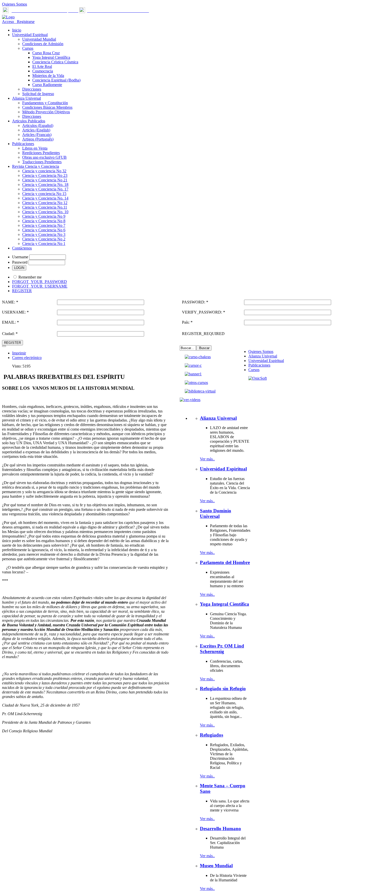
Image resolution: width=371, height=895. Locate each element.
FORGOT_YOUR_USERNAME (39, 286)
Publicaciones (259, 365)
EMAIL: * (10, 322)
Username (20, 257)
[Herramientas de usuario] (4, 346)
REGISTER (22, 291)
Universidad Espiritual (266, 360)
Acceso (8, 21)
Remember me (30, 277)
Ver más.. (207, 459)
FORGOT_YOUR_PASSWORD (39, 281)
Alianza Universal (262, 356)
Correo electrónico (27, 357)
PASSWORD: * (195, 302)
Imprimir (19, 353)
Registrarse (25, 21)
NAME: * (10, 302)
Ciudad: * (10, 333)
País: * (187, 322)
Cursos (253, 370)
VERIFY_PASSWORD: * (203, 312)
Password (20, 262)
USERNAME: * (15, 312)
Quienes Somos (14, 4)
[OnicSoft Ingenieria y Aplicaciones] (257, 378)
